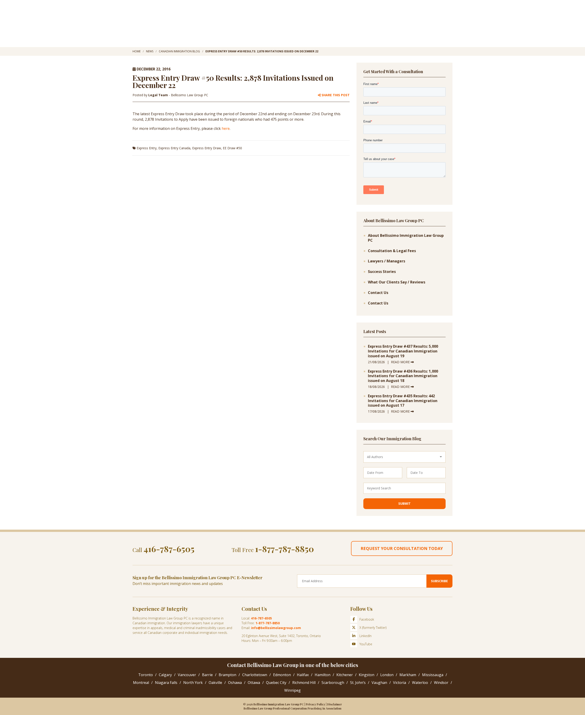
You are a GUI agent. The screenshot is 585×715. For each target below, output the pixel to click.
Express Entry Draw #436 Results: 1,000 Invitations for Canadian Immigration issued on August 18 (403, 376)
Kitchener (344, 674)
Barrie (207, 674)
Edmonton (282, 674)
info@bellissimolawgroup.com (276, 628)
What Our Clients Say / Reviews (396, 282)
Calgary (165, 674)
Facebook (366, 619)
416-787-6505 (169, 548)
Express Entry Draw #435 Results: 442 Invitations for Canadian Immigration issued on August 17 (402, 401)
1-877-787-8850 (284, 548)
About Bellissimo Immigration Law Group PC (406, 238)
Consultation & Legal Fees (392, 250)
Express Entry (147, 148)
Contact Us (378, 292)
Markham (407, 674)
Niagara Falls (166, 682)
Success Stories (382, 271)
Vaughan (379, 682)
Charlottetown (254, 674)
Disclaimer (334, 704)
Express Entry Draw (206, 148)
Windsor (441, 682)
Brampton (227, 674)
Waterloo (420, 682)
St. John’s (358, 682)
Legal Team (158, 95)
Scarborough (333, 682)
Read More (401, 362)
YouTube (365, 644)
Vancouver (187, 674)
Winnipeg (292, 690)
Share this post (335, 95)
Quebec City (276, 682)
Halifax (303, 674)
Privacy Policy (315, 704)
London (387, 674)
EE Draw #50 (232, 148)
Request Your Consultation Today (402, 548)
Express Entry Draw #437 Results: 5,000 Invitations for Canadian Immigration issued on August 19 (403, 351)
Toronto (145, 674)
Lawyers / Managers (386, 261)
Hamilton (322, 674)
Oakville (215, 682)
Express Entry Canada (174, 148)
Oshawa (235, 682)
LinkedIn (365, 636)
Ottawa (254, 682)
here (226, 128)
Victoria (399, 682)
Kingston (366, 674)
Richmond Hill (304, 682)
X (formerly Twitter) (372, 627)
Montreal (141, 682)
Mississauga (432, 674)
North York (193, 682)
